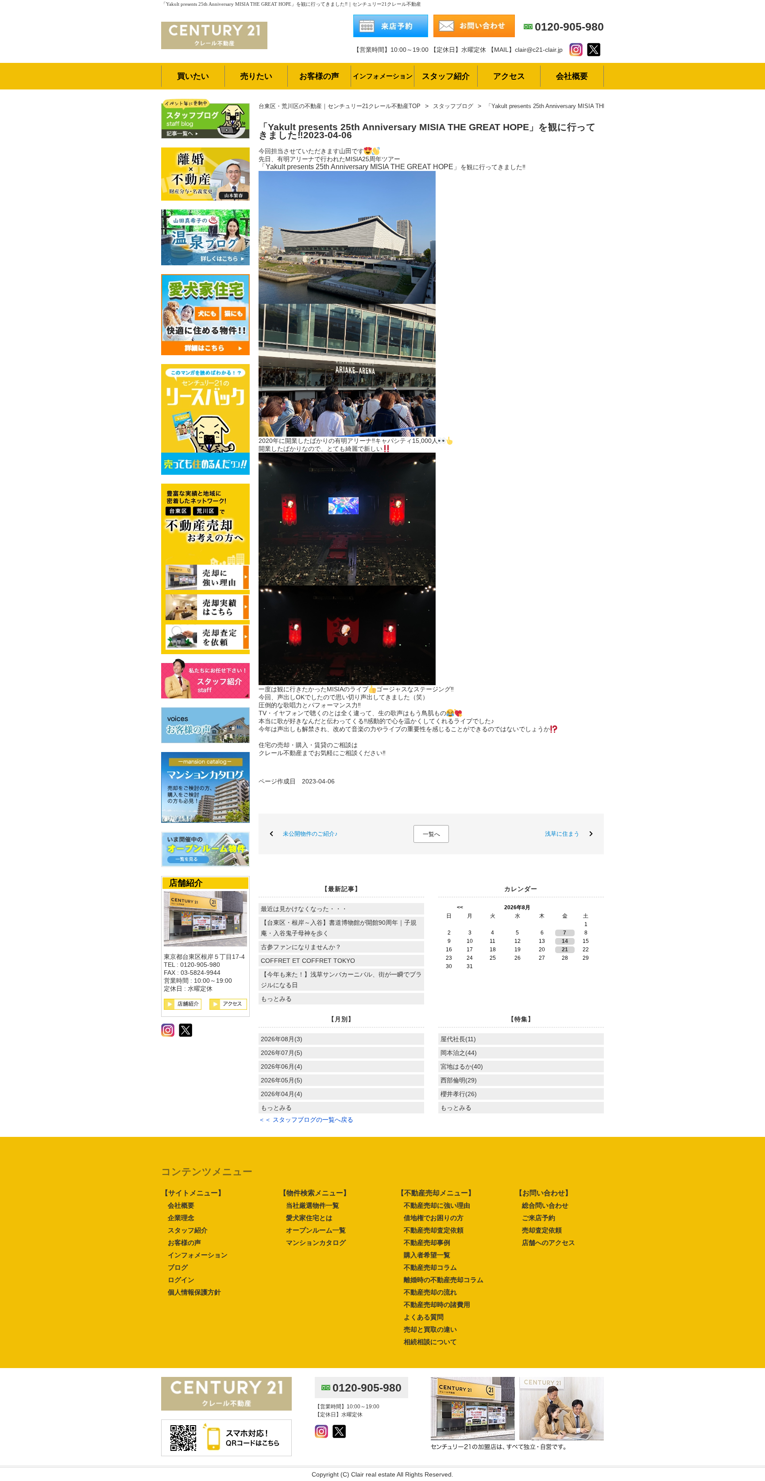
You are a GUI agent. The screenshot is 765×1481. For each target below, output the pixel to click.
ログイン (181, 1279)
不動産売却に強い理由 (437, 1205)
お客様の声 (184, 1242)
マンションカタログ (316, 1242)
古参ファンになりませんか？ (301, 946)
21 (565, 949)
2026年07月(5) (281, 1052)
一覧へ (431, 834)
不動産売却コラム (430, 1267)
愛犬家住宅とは (309, 1217)
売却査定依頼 (542, 1230)
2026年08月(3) (281, 1039)
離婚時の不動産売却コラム (443, 1279)
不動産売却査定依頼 (434, 1230)
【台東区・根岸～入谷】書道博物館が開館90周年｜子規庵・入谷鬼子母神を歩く (339, 928)
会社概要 (181, 1205)
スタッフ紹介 (188, 1230)
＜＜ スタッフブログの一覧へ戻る (306, 1119)
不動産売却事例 (427, 1242)
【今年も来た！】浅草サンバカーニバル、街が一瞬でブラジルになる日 (341, 980)
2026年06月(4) (281, 1066)
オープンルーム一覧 (316, 1230)
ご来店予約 (538, 1217)
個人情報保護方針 (194, 1292)
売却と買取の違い (430, 1329)
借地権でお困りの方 (434, 1217)
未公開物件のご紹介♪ (310, 833)
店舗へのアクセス (548, 1242)
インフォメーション (198, 1255)
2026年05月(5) (281, 1080)
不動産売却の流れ (430, 1292)
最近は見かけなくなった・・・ (304, 908)
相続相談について (430, 1341)
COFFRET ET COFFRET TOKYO (308, 960)
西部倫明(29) (458, 1080)
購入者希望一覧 (427, 1255)
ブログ (178, 1267)
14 (565, 941)
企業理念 (181, 1217)
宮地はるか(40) (461, 1066)
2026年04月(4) (281, 1093)
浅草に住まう (562, 833)
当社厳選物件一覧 (312, 1205)
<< (460, 907)
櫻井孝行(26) (458, 1093)
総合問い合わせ (545, 1205)
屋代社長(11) (458, 1039)
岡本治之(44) (458, 1052)
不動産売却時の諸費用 (437, 1304)
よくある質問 (424, 1317)
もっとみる (276, 998)
